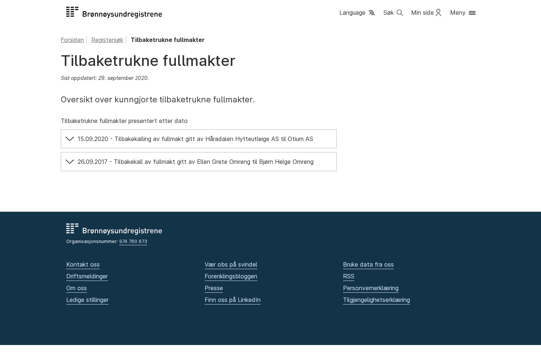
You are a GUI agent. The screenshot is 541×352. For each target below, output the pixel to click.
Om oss (76, 288)
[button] (358, 13)
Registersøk (107, 39)
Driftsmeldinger (87, 276)
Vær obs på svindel (231, 264)
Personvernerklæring (371, 288)
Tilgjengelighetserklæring (376, 299)
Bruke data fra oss (368, 264)
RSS (348, 276)
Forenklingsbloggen (231, 276)
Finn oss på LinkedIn (233, 299)
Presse (214, 288)
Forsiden (72, 39)
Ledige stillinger (87, 299)
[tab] (199, 138)
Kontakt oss (83, 264)
